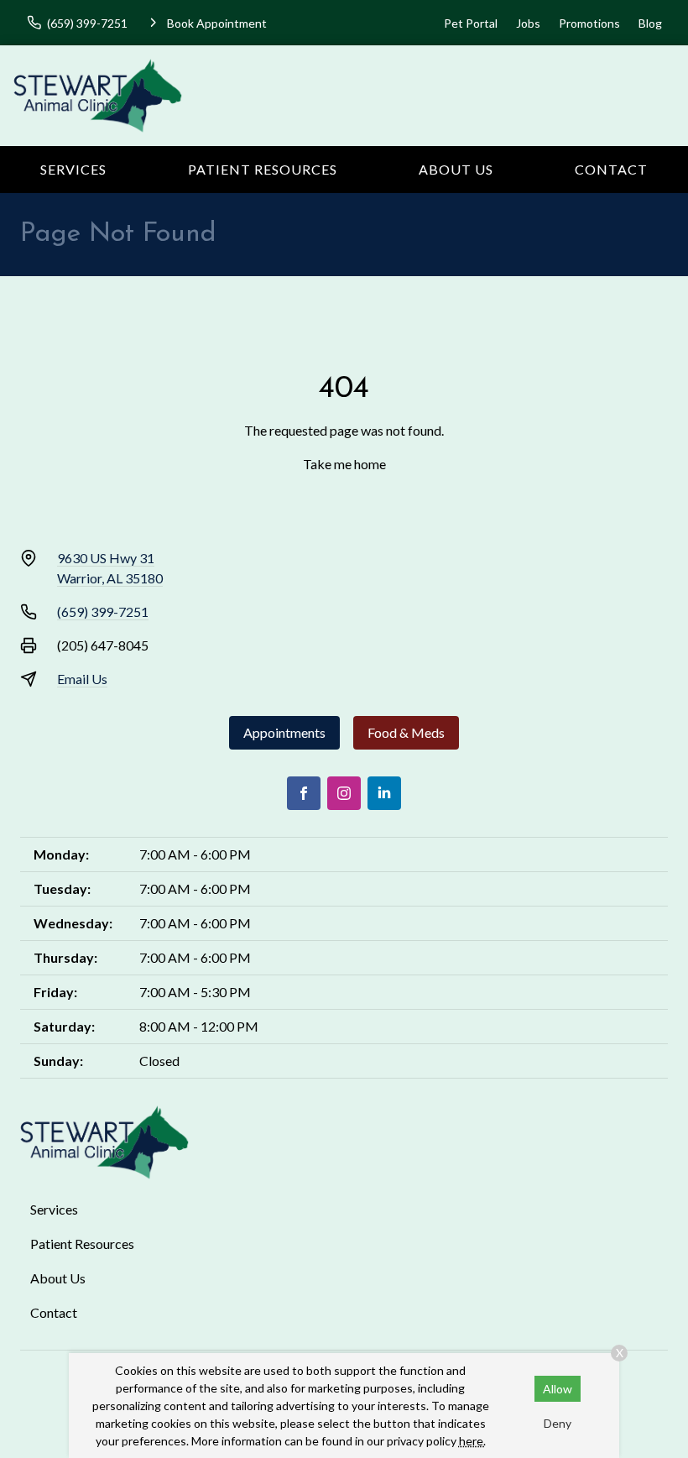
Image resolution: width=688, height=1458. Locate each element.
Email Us (82, 679)
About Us (456, 169)
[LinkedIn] (384, 793)
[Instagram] (344, 793)
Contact (611, 169)
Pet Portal (471, 23)
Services (73, 169)
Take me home (344, 464)
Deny (557, 1423)
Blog (650, 23)
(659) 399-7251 (103, 611)
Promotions (589, 23)
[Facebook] (304, 793)
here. (472, 1441)
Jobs (528, 23)
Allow (557, 1389)
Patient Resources (262, 169)
